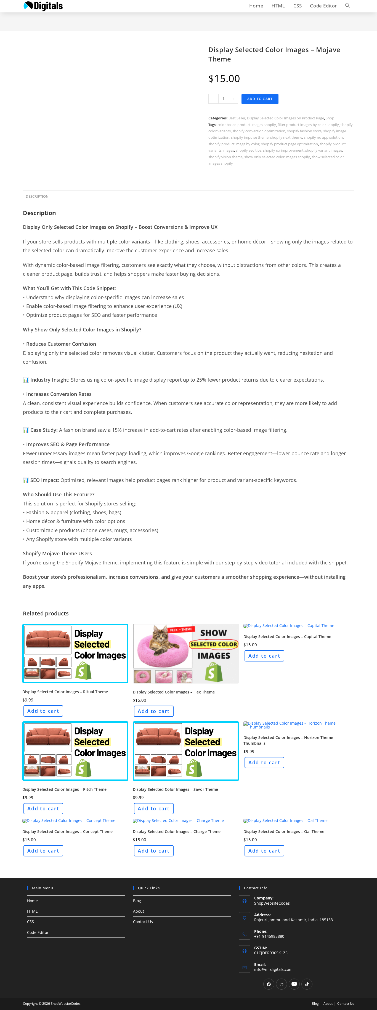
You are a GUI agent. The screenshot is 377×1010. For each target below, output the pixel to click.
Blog (137, 900)
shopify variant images (323, 150)
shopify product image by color (233, 143)
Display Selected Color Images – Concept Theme (67, 831)
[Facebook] (268, 984)
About (138, 911)
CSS (30, 921)
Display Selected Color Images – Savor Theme (175, 789)
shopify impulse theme (250, 137)
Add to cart (260, 99)
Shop (330, 118)
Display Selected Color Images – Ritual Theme (65, 691)
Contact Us (143, 921)
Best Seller (237, 118)
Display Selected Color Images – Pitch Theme (64, 789)
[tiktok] (306, 984)
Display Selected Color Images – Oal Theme (283, 831)
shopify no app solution (323, 137)
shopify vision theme (225, 156)
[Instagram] (281, 984)
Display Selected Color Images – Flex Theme (174, 692)
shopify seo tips (248, 150)
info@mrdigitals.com (273, 969)
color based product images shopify (246, 124)
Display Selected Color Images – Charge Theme (177, 831)
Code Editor (38, 932)
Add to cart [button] (43, 711)
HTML (32, 911)
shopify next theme (286, 137)
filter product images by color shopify (308, 124)
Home (32, 900)
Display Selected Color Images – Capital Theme (287, 636)
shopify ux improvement (283, 150)
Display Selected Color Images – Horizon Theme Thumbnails (288, 740)
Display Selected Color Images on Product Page (285, 118)
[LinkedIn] (294, 984)
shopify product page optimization (289, 143)
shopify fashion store (304, 130)
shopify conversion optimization (258, 130)
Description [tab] (37, 196)
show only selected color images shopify (277, 156)
